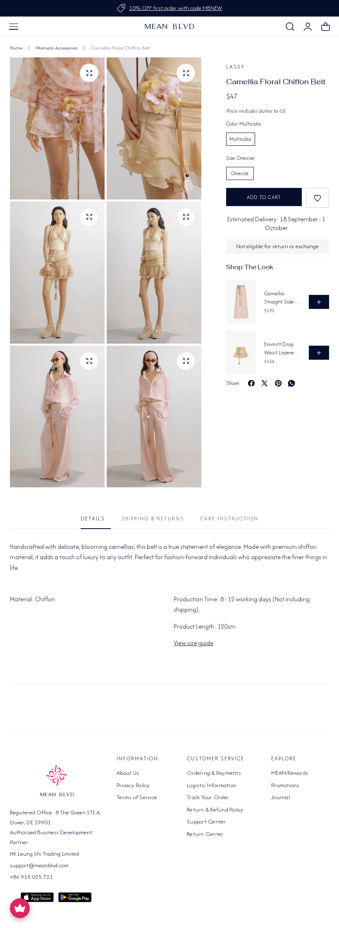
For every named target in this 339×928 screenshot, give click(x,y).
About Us (128, 773)
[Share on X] (264, 383)
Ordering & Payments (214, 773)
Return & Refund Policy (215, 809)
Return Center (205, 833)
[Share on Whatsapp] (291, 383)
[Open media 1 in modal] (186, 73)
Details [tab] (93, 518)
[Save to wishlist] (317, 198)
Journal (280, 797)
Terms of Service (137, 797)
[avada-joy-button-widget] (20, 908)
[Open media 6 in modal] (186, 361)
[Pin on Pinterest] (278, 383)
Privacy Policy (133, 785)
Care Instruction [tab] (229, 518)
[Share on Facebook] (251, 383)
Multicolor (240, 139)
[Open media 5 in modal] (89, 361)
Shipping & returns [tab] (153, 518)
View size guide (193, 642)
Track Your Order (208, 797)
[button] (13, 26)
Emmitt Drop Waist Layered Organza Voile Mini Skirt (280, 348)
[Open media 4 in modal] (186, 217)
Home (16, 47)
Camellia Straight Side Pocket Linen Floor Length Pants (279, 298)
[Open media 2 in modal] (89, 73)
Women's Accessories (56, 47)
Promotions (285, 785)
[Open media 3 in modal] (89, 217)
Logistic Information (211, 785)
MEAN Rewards (289, 773)
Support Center (206, 821)
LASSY (235, 67)
